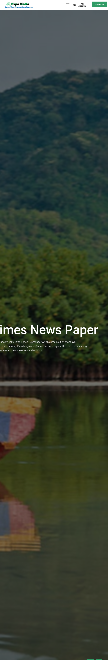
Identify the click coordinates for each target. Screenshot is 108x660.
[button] (80, 5)
